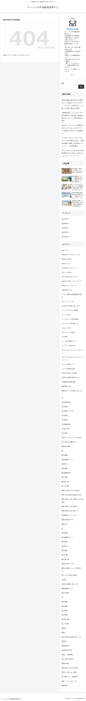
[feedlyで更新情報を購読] (71, 75)
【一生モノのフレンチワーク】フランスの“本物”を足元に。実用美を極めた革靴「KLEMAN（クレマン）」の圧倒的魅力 (72, 142)
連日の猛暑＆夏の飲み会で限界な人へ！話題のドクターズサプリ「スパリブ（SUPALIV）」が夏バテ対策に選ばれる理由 (72, 104)
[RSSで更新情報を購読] (74, 75)
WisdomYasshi (73, 29)
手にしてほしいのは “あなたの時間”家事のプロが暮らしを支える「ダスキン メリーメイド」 (72, 153)
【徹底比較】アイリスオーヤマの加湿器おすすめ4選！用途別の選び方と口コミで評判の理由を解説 (72, 117)
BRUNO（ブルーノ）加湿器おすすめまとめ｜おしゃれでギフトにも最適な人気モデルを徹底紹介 (72, 129)
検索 (62, 83)
